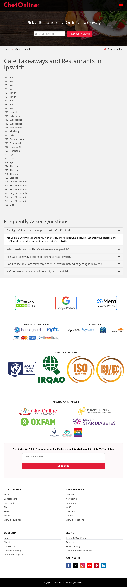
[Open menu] (121, 5)
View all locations (75, 519)
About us (8, 542)
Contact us (9, 546)
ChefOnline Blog (12, 550)
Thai (6, 507)
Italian (7, 515)
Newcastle (71, 498)
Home (7, 49)
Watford (70, 507)
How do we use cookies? (79, 550)
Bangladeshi (10, 498)
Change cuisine (114, 49)
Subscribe (63, 465)
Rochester (71, 503)
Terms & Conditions (76, 538)
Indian (7, 494)
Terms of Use (73, 542)
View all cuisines (12, 519)
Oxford (69, 515)
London (70, 494)
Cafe (17, 49)
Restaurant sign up (13, 554)
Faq (6, 538)
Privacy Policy (73, 546)
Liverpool (70, 511)
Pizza (6, 511)
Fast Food (9, 503)
